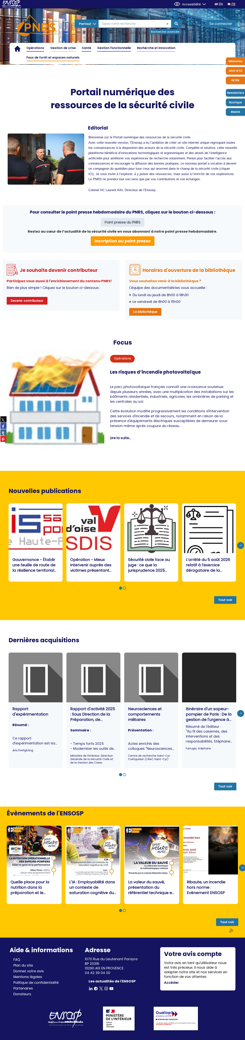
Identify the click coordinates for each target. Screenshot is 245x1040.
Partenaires (23, 988)
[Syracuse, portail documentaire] (36, 26)
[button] (120, 588)
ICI (90, 174)
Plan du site (23, 965)
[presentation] (240, 545)
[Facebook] (96, 988)
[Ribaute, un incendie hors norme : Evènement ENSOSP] (210, 865)
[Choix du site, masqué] (202, 3)
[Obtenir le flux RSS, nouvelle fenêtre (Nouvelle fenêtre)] (231, 931)
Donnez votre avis (28, 971)
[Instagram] (106, 988)
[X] (101, 988)
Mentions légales (27, 976)
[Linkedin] (91, 988)
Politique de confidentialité (36, 982)
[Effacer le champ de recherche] (167, 24)
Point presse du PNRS (122, 222)
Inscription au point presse (123, 241)
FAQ (16, 959)
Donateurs (22, 994)
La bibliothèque (145, 312)
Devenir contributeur (27, 300)
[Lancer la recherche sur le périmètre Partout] (176, 24)
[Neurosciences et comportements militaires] (151, 710)
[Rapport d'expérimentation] (36, 710)
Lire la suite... (120, 437)
